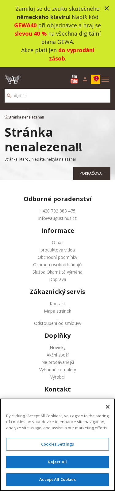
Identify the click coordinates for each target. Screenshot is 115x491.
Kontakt (57, 303)
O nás (57, 242)
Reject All (57, 462)
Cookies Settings (57, 444)
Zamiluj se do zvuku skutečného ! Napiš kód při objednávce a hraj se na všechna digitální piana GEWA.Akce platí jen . (57, 33)
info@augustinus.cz (57, 218)
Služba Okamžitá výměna (57, 272)
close (106, 8)
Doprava (57, 279)
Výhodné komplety (57, 369)
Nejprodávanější (57, 362)
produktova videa (57, 250)
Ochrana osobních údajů (57, 264)
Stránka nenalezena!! (26, 117)
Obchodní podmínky (57, 257)
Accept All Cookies (57, 479)
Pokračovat (92, 173)
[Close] (107, 407)
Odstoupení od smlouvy (57, 323)
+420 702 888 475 (57, 211)
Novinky (58, 347)
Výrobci (57, 377)
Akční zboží (58, 355)
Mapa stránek (57, 311)
